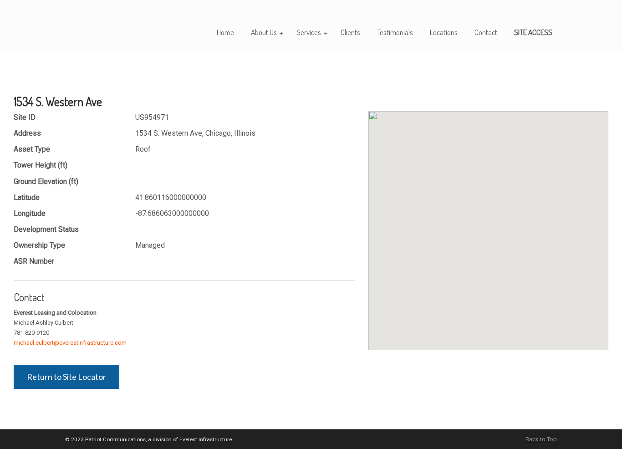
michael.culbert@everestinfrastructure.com (70, 342)
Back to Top (541, 439)
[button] (488, 225)
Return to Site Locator (66, 377)
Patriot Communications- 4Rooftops (104, 25)
